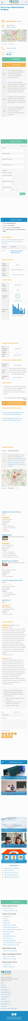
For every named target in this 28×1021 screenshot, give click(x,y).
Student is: (5, 170)
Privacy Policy (17, 1019)
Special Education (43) (8, 932)
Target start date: (6, 187)
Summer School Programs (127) (10, 927)
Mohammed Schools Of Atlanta (16, 460)
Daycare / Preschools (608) (9, 925)
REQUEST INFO (16, 59)
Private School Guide (6, 994)
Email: (3, 148)
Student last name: (7, 165)
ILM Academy (21, 461)
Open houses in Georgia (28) (10, 951)
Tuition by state (7, 964)
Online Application (18, 378)
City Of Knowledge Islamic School (16, 463)
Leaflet (18, 41)
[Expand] (3, 476)
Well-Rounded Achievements (11, 873)
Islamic (18, 265)
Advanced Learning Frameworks (11, 868)
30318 (14, 27)
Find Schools (4, 987)
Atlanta (8, 27)
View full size (4, 44)
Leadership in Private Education (11, 877)
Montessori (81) (6, 923)
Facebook (15, 1014)
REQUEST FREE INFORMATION (16, 403)
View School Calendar (17, 275)
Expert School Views (9, 871)
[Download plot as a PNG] (24, 302)
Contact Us (3, 999)
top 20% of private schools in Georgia (11, 242)
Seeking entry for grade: (8, 181)
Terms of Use (10, 1019)
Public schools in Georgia (9, 956)
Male (4, 173)
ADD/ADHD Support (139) (9, 936)
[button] (14, 34)
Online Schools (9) (7, 938)
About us (3, 985)
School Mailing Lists (5, 1004)
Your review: (4, 718)
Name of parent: (6, 154)
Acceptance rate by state (9, 967)
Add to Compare (8, 516)
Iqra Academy (6, 600)
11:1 (21, 355)
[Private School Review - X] (12, 1014)
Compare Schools (5, 997)
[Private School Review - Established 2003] (14, 2)
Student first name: (7, 159)
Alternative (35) (6, 934)
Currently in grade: (7, 176)
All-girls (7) (5, 918)
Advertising (3, 1006)
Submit (22, 194)
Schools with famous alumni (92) (11, 945)
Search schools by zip (8, 908)
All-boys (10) (6, 921)
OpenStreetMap (23, 41)
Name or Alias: (17, 712)
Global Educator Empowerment (11, 875)
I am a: (2, 712)
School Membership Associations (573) (12, 943)
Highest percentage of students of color (17, 252)
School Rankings (5, 990)
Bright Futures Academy (14, 462)
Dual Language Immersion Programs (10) (12, 929)
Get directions (11, 44)
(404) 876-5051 (12, 48)
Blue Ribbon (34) (7, 916)
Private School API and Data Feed (9, 1008)
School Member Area (6, 1001)
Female (9, 173)
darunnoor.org (10, 52)
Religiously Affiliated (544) (9, 940)
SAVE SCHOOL (16, 65)
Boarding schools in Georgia (9, 959)
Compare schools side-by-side (10, 910)
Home (2, 983)
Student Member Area (6, 992)
